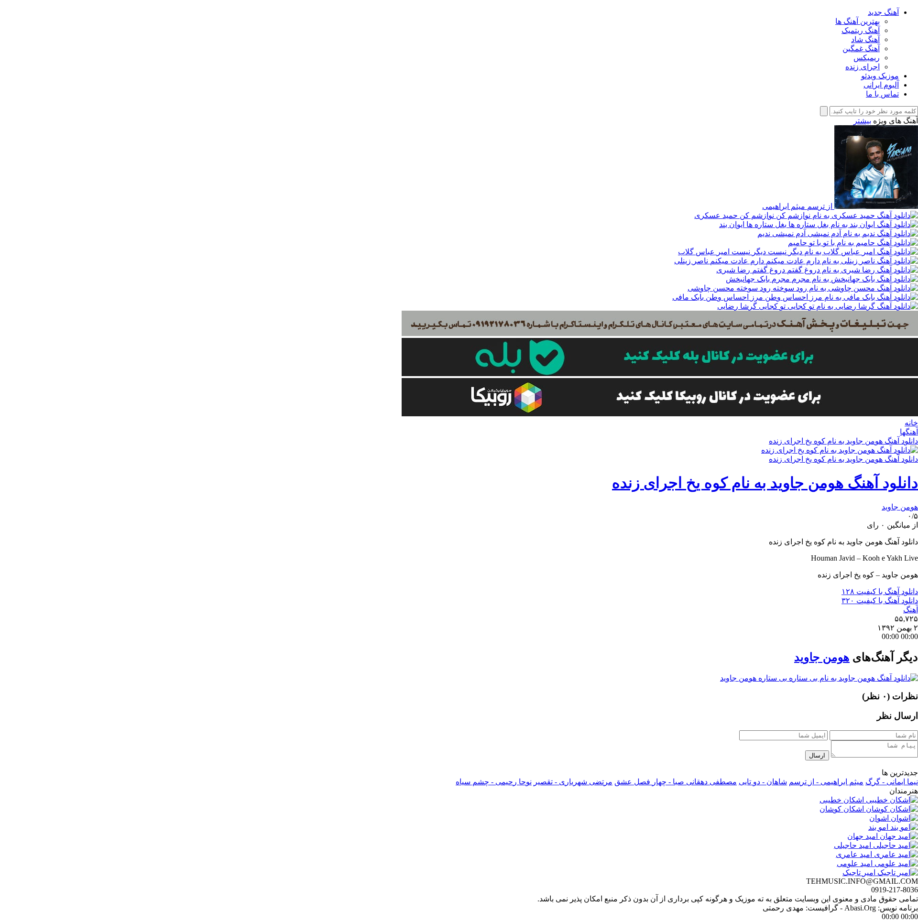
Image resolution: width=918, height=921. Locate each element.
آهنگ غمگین (861, 48)
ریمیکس (866, 58)
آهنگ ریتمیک (861, 30)
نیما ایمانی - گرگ (891, 782)
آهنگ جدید (883, 12)
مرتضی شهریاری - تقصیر (573, 782)
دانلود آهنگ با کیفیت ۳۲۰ (880, 600)
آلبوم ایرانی (881, 85)
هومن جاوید (900, 507)
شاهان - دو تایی (763, 782)
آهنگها (909, 432)
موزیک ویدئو (880, 76)
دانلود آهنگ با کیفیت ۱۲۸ (880, 591)
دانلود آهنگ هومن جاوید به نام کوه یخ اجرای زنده (843, 441)
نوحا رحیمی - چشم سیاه (494, 782)
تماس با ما (882, 94)
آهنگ (910, 610)
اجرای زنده (862, 67)
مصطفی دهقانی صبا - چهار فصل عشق (675, 782)
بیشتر (862, 121)
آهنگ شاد (865, 39)
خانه (911, 423)
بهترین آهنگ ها (857, 21)
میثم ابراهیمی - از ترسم (826, 782)
